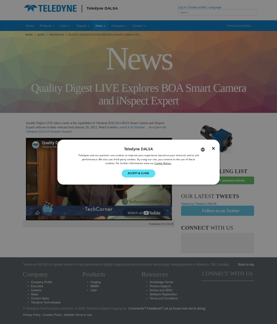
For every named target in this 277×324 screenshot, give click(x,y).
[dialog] (138, 162)
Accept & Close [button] (138, 173)
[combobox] (203, 149)
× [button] (213, 148)
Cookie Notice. (163, 163)
